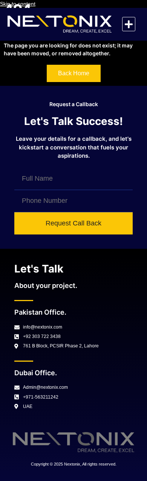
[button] (128, 24)
